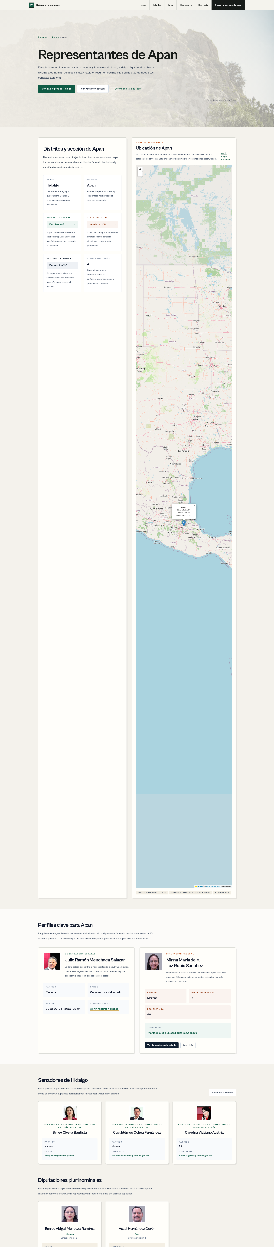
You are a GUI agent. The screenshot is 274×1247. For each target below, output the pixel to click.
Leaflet (200, 886)
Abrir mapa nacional (225, 156)
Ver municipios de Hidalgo (56, 88)
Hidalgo (55, 37)
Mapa (143, 5)
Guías (170, 5)
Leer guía (188, 1045)
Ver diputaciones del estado (161, 1045)
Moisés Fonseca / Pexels (227, 100)
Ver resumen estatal (93, 88)
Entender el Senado (222, 1092)
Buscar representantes (228, 5)
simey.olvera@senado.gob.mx (59, 1155)
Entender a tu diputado (127, 88)
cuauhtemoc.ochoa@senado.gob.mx (130, 1155)
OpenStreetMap (213, 886)
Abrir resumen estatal (104, 1008)
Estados (157, 5)
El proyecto (186, 5)
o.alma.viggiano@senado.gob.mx (195, 1155)
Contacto (203, 5)
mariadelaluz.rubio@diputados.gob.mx (172, 1033)
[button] (184, 523)
